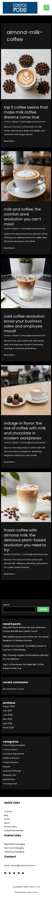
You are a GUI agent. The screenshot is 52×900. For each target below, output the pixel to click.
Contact (8, 811)
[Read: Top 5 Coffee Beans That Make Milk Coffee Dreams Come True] (26, 74)
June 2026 (8, 715)
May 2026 (7, 719)
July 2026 (7, 710)
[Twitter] (10, 873)
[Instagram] (14, 873)
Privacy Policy (10, 826)
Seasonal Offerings (12, 771)
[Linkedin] (18, 873)
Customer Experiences (13, 754)
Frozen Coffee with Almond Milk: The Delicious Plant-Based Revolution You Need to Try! (25, 540)
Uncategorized (10, 783)
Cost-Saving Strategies (14, 745)
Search (6, 604)
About (7, 823)
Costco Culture (10, 749)
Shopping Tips (9, 775)
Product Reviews (10, 762)
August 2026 (9, 706)
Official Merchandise (13, 830)
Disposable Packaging (14, 844)
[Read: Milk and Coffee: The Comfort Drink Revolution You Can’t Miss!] (26, 176)
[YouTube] (23, 873)
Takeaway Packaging (14, 851)
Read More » (9, 141)
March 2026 (8, 727)
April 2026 (7, 723)
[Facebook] (5, 873)
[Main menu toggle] (46, 8)
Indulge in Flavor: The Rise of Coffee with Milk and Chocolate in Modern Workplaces (25, 431)
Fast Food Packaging (14, 848)
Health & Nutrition (11, 758)
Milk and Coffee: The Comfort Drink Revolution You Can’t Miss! (22, 217)
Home (7, 819)
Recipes (6, 766)
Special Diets (9, 779)
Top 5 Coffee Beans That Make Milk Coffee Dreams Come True (26, 112)
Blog (6, 815)
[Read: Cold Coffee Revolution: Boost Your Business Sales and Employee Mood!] (26, 283)
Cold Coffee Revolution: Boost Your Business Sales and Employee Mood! (24, 324)
